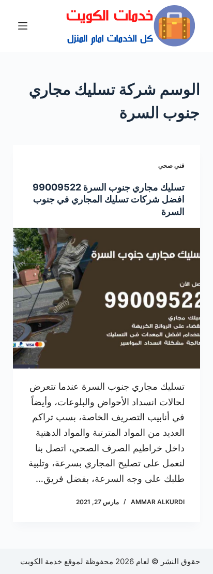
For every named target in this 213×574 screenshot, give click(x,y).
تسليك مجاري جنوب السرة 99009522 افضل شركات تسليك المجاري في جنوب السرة (109, 199)
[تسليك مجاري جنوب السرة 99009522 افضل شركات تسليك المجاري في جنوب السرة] (107, 298)
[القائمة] (22, 26)
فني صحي (171, 165)
